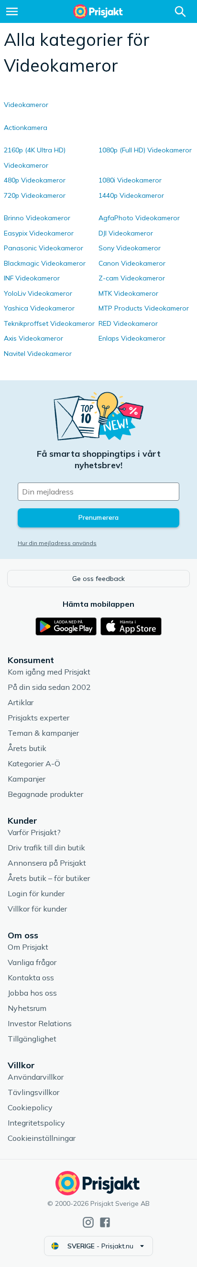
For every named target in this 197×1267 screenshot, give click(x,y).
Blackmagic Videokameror (45, 263)
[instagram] (88, 1222)
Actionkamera (25, 127)
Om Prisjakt (28, 947)
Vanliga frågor (32, 962)
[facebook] (104, 1222)
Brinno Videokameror (37, 218)
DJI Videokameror (125, 233)
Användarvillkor (36, 1077)
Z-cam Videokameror (131, 278)
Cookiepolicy (30, 1107)
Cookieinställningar (42, 1138)
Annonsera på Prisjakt (47, 863)
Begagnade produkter (45, 794)
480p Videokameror (35, 180)
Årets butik (27, 748)
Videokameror (26, 104)
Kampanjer (26, 779)
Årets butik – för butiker (49, 878)
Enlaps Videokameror (131, 338)
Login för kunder (36, 893)
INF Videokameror (32, 278)
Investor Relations (40, 1023)
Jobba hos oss (32, 993)
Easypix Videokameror (39, 233)
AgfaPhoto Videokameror (139, 218)
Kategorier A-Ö (34, 763)
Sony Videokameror (129, 248)
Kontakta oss (31, 977)
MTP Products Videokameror (143, 308)
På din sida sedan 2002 (49, 687)
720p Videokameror (35, 195)
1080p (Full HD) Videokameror (145, 150)
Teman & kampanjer (43, 733)
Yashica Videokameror (39, 308)
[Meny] (12, 11)
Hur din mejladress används (57, 543)
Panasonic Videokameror (43, 248)
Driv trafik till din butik (46, 847)
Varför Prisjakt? (34, 832)
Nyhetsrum (27, 1008)
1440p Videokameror (131, 195)
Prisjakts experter (38, 717)
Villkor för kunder (37, 908)
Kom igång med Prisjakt (49, 671)
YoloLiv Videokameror (38, 293)
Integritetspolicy (36, 1122)
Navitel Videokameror (38, 353)
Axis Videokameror (33, 338)
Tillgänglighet (32, 1038)
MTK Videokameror (128, 293)
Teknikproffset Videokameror (49, 323)
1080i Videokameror (130, 180)
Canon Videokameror (131, 263)
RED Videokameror (128, 323)
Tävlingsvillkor (33, 1092)
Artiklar (20, 702)
